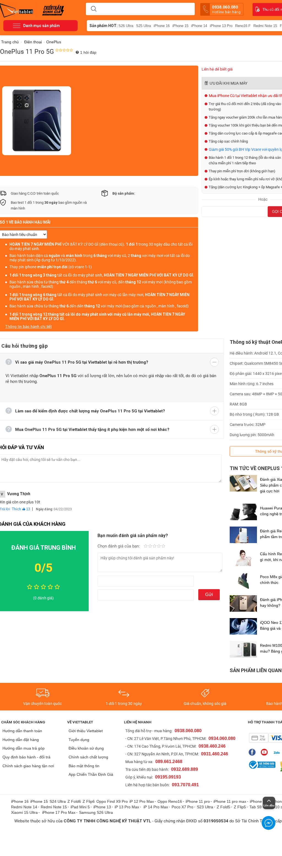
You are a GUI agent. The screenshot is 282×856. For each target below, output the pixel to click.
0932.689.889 (184, 769)
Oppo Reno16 (170, 801)
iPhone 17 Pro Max (58, 812)
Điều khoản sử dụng (86, 748)
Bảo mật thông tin (84, 766)
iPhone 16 (162, 26)
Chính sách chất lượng (88, 757)
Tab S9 (256, 807)
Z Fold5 (223, 807)
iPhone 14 (199, 26)
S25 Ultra (143, 26)
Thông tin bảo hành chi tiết (28, 326)
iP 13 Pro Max (127, 807)
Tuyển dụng (79, 739)
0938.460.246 (212, 746)
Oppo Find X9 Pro (112, 801)
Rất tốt (159, 546)
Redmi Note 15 (265, 26)
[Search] (94, 9)
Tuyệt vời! (163, 546)
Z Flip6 (89, 801)
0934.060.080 (221, 738)
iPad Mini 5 (80, 807)
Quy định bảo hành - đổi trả (26, 757)
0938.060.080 (226, 9)
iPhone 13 (102, 807)
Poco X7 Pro (182, 807)
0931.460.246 (214, 754)
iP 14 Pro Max (155, 807)
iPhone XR (259, 801)
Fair (150, 546)
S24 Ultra (58, 801)
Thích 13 (21, 509)
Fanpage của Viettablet (253, 752)
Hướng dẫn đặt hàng (20, 739)
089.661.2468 (168, 761)
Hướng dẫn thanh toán (22, 731)
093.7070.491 (185, 784)
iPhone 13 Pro (221, 26)
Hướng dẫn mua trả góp (23, 748)
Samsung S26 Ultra (96, 812)
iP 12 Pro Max (141, 801)
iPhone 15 (180, 26)
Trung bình (154, 546)
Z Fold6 (74, 801)
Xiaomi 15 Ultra (24, 812)
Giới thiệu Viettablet (86, 731)
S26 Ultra (125, 26)
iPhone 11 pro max (229, 801)
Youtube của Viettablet (265, 752)
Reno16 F (243, 26)
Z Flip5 (240, 807)
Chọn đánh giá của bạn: (119, 546)
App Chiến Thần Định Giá (91, 774)
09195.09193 (168, 777)
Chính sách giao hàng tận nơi (28, 766)
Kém (146, 546)
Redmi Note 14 (24, 807)
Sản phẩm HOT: (104, 25)
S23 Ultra (205, 807)
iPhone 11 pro (198, 801)
